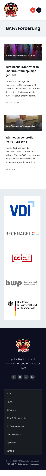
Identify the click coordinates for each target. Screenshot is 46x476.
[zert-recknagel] (22, 222)
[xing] (32, 377)
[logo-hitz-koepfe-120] (11, 3)
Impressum (34, 464)
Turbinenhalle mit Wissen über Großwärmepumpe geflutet (22, 71)
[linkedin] (26, 377)
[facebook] (13, 377)
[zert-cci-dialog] (22, 247)
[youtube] (20, 377)
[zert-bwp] (22, 271)
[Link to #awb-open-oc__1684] (38, 10)
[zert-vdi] (22, 197)
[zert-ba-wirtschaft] (22, 296)
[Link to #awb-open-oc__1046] (32, 10)
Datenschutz (23, 464)
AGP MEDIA (11, 464)
